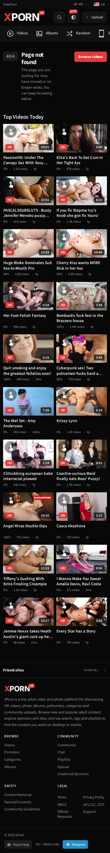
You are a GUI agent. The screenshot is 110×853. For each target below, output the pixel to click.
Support (89, 811)
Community (66, 745)
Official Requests (64, 814)
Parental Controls (17, 802)
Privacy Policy (94, 797)
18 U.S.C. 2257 (94, 804)
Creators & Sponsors (73, 774)
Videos (9, 745)
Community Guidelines (22, 809)
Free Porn (10, 4)
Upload (63, 767)
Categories (12, 759)
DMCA (62, 804)
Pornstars (11, 752)
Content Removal (17, 794)
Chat (61, 752)
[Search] (59, 17)
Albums (10, 767)
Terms (62, 797)
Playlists (63, 759)
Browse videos (90, 57)
